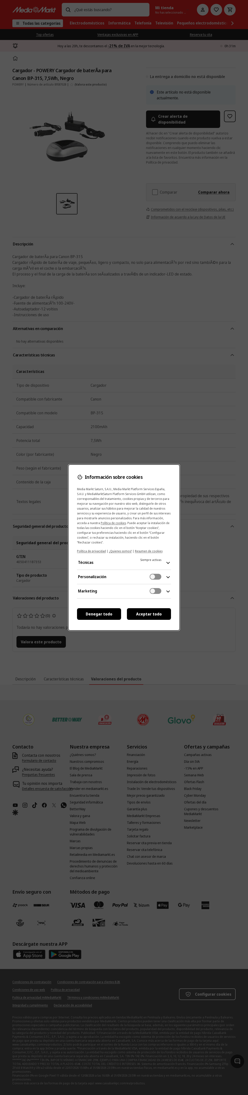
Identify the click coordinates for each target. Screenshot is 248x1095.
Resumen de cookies (149, 551)
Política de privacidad (91, 551)
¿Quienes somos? (120, 551)
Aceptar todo (149, 614)
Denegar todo (99, 614)
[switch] (155, 577)
